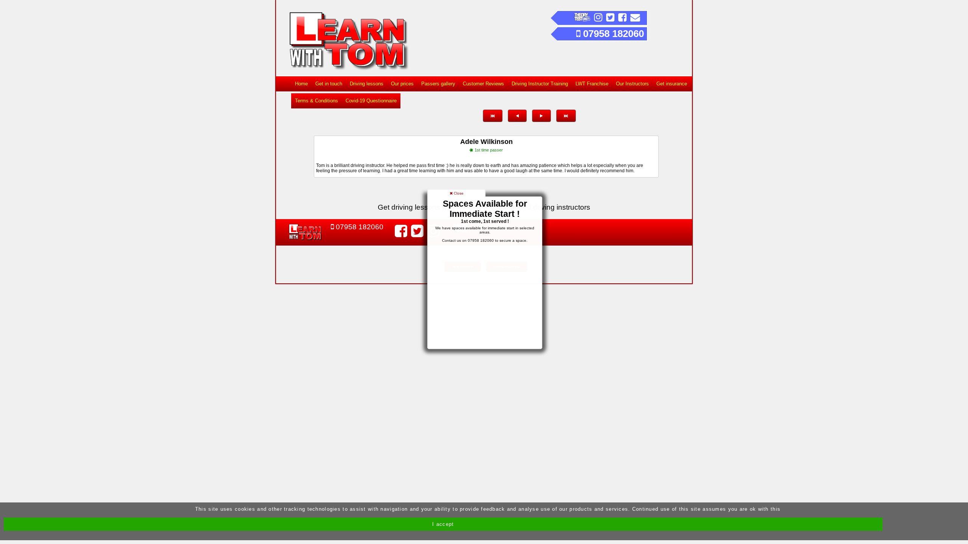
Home (301, 84)
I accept (443, 524)
